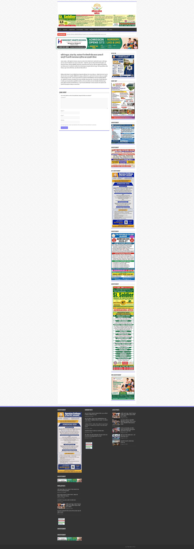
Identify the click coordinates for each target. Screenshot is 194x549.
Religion (91, 29)
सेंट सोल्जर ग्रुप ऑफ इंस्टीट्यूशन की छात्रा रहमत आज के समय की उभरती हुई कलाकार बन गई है (96, 435)
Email (62, 115)
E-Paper (86, 29)
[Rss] (126, 547)
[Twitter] (128, 547)
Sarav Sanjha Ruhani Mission (101, 29)
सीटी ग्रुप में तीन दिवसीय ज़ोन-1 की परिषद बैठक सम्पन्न (76, 34)
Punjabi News (72, 29)
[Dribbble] (131, 547)
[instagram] (134, 547)
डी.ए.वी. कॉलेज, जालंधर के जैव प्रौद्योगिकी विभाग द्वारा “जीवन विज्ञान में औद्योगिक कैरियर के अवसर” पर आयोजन (96, 419)
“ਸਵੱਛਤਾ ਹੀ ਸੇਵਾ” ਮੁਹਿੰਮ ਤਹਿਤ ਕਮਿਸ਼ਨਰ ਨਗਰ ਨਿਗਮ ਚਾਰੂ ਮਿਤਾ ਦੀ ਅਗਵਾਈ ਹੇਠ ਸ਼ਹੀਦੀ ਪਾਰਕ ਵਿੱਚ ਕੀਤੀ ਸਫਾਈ (96, 425)
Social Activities (79, 29)
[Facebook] (127, 547)
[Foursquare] (133, 547)
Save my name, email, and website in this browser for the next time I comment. (79, 124)
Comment (63, 97)
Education (65, 29)
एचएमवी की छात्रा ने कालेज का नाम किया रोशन (94, 431)
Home (60, 29)
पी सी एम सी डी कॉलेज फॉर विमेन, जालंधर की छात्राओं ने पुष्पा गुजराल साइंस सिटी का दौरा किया (128, 429)
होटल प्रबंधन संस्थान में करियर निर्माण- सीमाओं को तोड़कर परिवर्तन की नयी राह (67, 495)
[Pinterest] (130, 547)
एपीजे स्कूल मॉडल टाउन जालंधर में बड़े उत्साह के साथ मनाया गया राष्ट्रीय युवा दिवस (68, 490)
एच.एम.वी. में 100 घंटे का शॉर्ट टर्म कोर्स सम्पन (66, 500)
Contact (110, 29)
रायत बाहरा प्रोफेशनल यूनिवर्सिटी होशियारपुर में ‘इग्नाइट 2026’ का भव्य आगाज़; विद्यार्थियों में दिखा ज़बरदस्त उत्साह (128, 422)
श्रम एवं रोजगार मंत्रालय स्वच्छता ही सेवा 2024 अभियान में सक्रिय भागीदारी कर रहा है (96, 414)
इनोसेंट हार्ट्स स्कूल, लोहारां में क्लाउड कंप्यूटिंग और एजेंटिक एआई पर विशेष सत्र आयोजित (73, 505)
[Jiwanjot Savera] (97, 8)
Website (62, 120)
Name (62, 110)
